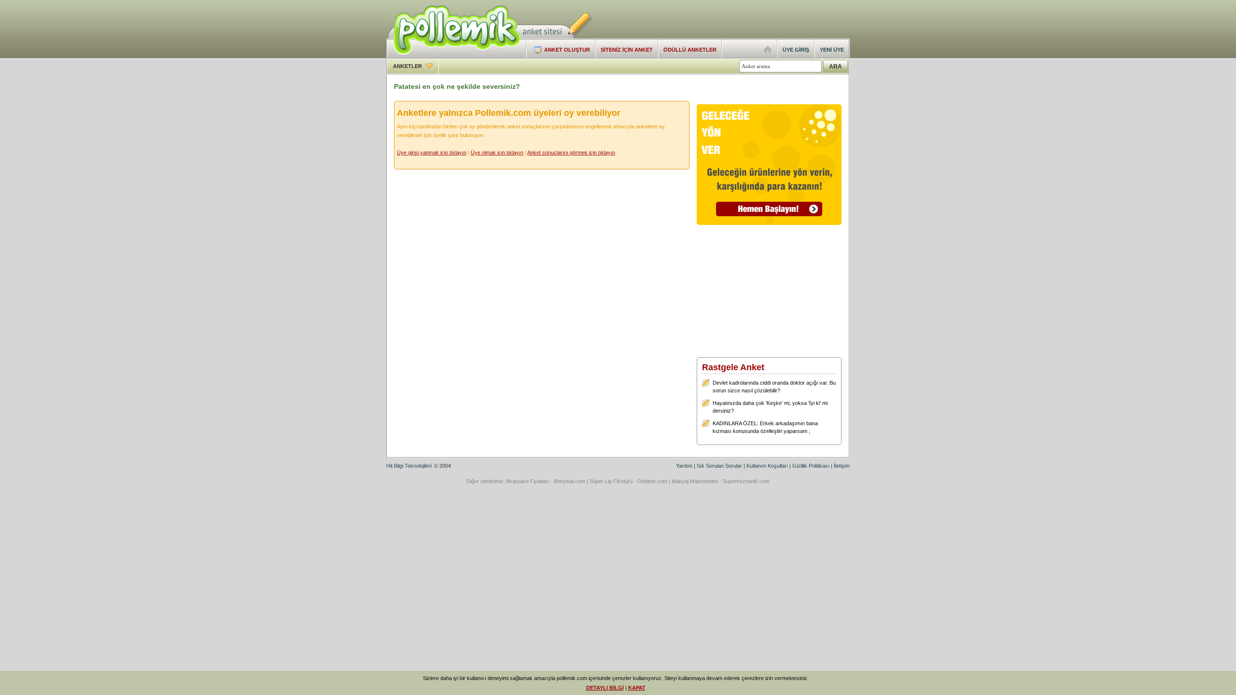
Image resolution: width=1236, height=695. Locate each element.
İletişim (842, 466)
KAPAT (637, 688)
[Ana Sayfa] (767, 52)
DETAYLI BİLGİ (605, 688)
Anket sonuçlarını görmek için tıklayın (571, 152)
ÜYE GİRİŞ (796, 50)
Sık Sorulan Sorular (719, 466)
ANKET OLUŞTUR (567, 50)
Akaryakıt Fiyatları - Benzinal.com (545, 481)
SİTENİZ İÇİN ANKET (627, 50)
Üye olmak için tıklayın (497, 152)
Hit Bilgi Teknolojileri (409, 466)
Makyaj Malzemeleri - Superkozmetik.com (721, 481)
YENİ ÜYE (832, 50)
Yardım (684, 466)
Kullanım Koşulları (767, 466)
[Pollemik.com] (453, 56)
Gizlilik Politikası (810, 466)
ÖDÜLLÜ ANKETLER (689, 50)
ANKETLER (408, 66)
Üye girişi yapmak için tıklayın (431, 152)
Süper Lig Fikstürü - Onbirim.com (628, 481)
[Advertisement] (737, 19)
